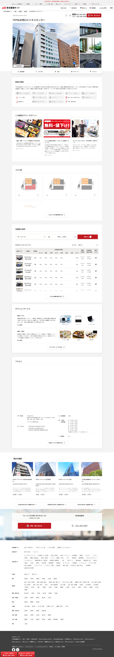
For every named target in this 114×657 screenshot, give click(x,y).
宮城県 (20, 11)
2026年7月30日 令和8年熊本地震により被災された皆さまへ (57, 1)
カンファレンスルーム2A (27, 258)
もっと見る (19, 324)
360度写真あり (19, 66)
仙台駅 (25, 11)
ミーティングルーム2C (27, 271)
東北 (15, 11)
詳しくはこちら (19, 148)
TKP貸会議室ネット (7, 11)
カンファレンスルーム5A (27, 284)
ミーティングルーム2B (27, 264)
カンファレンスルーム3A (27, 277)
